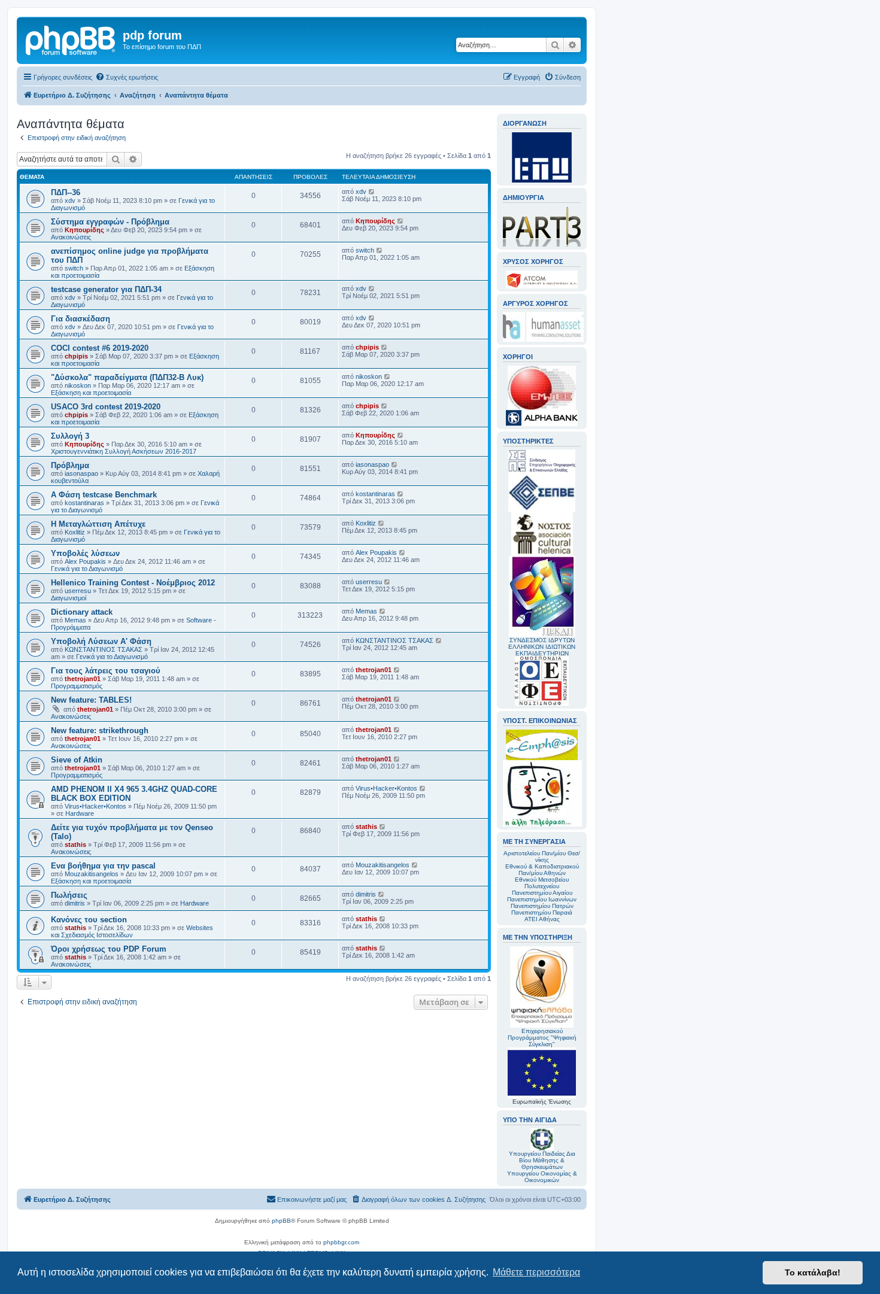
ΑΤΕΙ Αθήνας (542, 919)
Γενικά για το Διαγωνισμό (87, 568)
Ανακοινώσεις (71, 237)
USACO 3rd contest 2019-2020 (105, 406)
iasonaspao (81, 473)
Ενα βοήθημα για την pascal (103, 865)
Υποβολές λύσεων (85, 553)
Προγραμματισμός (76, 685)
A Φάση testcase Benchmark (104, 494)
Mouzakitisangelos (92, 873)
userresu (78, 590)
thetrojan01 (83, 678)
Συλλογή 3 (70, 436)
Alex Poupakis (85, 561)
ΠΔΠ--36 (65, 192)
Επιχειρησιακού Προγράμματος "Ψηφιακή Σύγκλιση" (542, 1037)
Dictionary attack (82, 611)
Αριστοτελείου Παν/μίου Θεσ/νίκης (541, 856)
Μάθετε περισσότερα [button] (536, 1272)
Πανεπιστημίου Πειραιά (541, 912)
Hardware (79, 813)
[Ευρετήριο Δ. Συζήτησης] (71, 39)
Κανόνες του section (89, 919)
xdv (70, 200)
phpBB (281, 1220)
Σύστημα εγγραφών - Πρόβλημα (110, 221)
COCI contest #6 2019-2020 (99, 348)
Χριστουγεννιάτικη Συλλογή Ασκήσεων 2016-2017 (123, 451)
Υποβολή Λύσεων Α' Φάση (101, 641)
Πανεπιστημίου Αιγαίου (542, 892)
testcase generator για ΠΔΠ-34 (106, 289)
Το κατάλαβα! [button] (812, 1272)
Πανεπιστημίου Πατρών (542, 906)
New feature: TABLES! (91, 699)
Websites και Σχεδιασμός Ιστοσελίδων (132, 931)
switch (74, 268)
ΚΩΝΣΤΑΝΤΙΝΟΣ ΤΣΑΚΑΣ (103, 649)
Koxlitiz (75, 532)
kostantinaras (84, 502)
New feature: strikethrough (99, 730)
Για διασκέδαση (80, 318)
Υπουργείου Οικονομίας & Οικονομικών (542, 1176)
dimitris (75, 903)
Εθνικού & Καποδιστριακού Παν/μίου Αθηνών (542, 869)
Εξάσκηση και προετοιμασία (91, 392)
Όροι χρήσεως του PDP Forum (108, 948)
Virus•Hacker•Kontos (95, 806)
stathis (75, 844)
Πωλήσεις (69, 895)
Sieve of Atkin (76, 759)
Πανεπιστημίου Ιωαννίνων (541, 899)
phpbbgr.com (341, 1242)
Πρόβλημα (70, 465)
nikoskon (78, 385)
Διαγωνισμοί (68, 598)
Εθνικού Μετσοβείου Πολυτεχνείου (542, 882)
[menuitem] (126, 77)
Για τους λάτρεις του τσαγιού (105, 670)
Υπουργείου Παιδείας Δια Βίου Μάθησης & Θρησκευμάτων (542, 1160)
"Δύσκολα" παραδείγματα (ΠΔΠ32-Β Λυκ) (127, 377)
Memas (75, 620)
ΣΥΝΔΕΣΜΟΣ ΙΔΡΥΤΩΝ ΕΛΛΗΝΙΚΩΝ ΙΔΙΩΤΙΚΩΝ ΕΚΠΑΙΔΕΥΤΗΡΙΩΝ (541, 647)
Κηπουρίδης (84, 229)
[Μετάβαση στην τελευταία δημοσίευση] (372, 191)
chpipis (76, 356)
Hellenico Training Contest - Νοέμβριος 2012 (133, 582)
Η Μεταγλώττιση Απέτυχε (98, 524)
